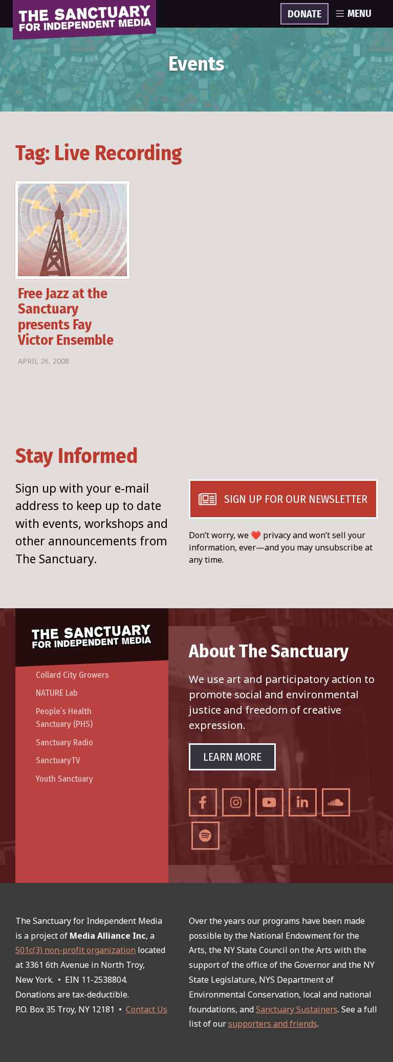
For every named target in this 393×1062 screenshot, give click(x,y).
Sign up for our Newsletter (295, 499)
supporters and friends (272, 1023)
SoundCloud (336, 802)
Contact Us (146, 1009)
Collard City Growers (72, 675)
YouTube (269, 802)
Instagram (236, 802)
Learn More (232, 757)
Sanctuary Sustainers (297, 1009)
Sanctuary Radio (64, 742)
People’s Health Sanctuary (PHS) (64, 718)
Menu (359, 14)
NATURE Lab (57, 693)
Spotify (205, 836)
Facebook (203, 802)
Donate (304, 14)
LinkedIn (303, 802)
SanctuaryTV (58, 760)
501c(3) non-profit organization (75, 950)
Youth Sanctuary (64, 778)
